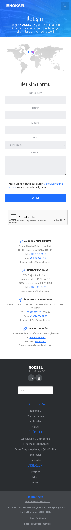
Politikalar (35, 421)
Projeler (35, 472)
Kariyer (35, 426)
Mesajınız (35, 152)
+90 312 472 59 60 (38, 257)
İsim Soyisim (35, 93)
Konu (35, 137)
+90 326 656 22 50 (38, 316)
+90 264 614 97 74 (37, 286)
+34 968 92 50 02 (38, 337)
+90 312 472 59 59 (37, 253)
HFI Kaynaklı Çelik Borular (35, 444)
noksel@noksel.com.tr (37, 501)
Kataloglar (35, 460)
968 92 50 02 (40, 341)
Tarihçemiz (35, 410)
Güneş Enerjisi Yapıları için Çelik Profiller (36, 449)
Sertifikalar (35, 454)
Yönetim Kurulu (35, 416)
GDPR (35, 482)
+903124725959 (35, 496)
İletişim (35, 477)
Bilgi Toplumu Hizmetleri (37, 523)
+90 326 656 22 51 (34, 312)
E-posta (35, 122)
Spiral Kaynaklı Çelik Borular (35, 438)
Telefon (35, 107)
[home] (15, 6)
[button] (65, 6)
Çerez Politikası (37, 517)
